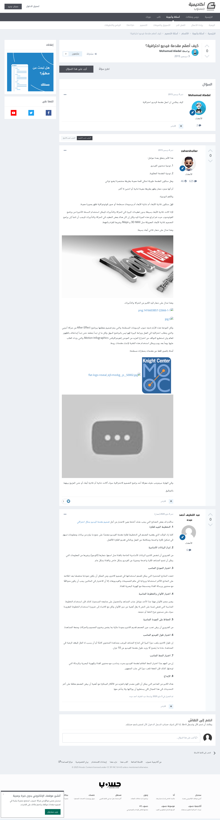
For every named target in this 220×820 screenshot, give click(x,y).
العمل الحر (180, 25)
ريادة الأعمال (197, 25)
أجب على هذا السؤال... (186, 738)
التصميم (143, 25)
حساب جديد (13, 7)
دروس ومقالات (192, 17)
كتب (158, 17)
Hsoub (82, 767)
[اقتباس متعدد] (181, 126)
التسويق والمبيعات (161, 25)
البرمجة (212, 25)
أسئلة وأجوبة (173, 17)
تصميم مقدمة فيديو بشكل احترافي (93, 522)
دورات (148, 17)
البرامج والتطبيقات (112, 25)
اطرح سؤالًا (104, 69)
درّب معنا (113, 762)
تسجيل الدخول (32, 6)
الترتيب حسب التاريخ (69, 138)
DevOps (130, 25)
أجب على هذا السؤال (76, 69)
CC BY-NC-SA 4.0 (114, 767)
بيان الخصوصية (82, 762)
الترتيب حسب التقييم (84, 138)
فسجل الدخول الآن (153, 724)
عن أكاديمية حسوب (154, 762)
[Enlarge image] (117, 267)
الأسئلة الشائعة (137, 762)
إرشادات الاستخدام (99, 762)
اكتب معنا (124, 762)
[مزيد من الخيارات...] (65, 95)
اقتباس (173, 126)
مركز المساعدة (66, 762)
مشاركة (91, 54)
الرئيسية (209, 17)
